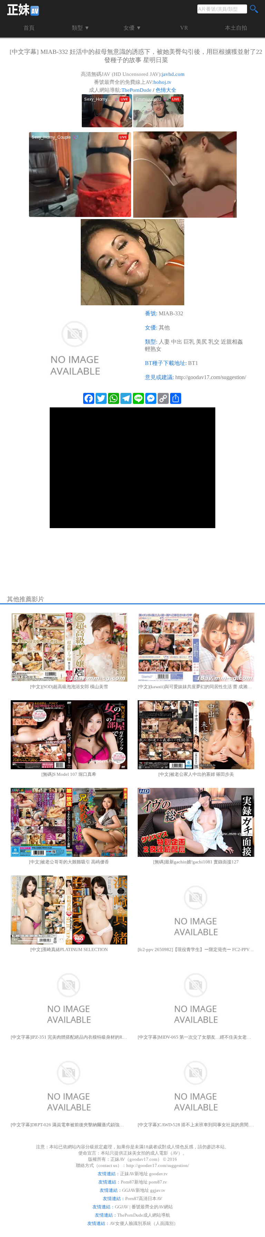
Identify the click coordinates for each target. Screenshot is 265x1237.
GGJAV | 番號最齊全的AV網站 (144, 1206)
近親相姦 (232, 342)
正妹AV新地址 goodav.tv (144, 1173)
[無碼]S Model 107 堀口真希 (68, 774)
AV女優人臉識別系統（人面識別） (144, 1223)
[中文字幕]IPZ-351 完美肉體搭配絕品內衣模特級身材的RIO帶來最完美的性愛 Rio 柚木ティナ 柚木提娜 (69, 1037)
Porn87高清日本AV (143, 1198)
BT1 (193, 363)
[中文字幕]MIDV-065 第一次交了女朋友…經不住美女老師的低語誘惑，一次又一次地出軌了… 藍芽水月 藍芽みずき (196, 1037)
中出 (176, 342)
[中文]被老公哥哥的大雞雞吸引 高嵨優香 (69, 861)
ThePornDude (136, 90)
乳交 (213, 342)
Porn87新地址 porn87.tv (144, 1182)
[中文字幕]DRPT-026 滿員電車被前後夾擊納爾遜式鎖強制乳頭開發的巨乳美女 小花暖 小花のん (69, 1124)
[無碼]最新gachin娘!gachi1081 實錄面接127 (196, 861)
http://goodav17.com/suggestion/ (210, 377)
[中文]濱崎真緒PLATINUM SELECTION (69, 949)
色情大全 (166, 90)
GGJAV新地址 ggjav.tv (143, 1190)
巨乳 (189, 342)
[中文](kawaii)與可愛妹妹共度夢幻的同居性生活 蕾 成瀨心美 (196, 686)
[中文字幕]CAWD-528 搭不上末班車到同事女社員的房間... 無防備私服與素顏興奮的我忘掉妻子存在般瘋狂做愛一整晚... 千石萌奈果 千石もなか (196, 1124)
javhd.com (173, 74)
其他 (164, 327)
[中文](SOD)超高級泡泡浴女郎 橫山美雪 (69, 686)
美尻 (201, 342)
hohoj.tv (162, 82)
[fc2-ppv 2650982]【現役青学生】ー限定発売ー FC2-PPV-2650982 (196, 949)
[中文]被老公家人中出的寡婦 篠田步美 (196, 774)
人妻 (164, 342)
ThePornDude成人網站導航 (143, 1215)
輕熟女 (153, 349)
